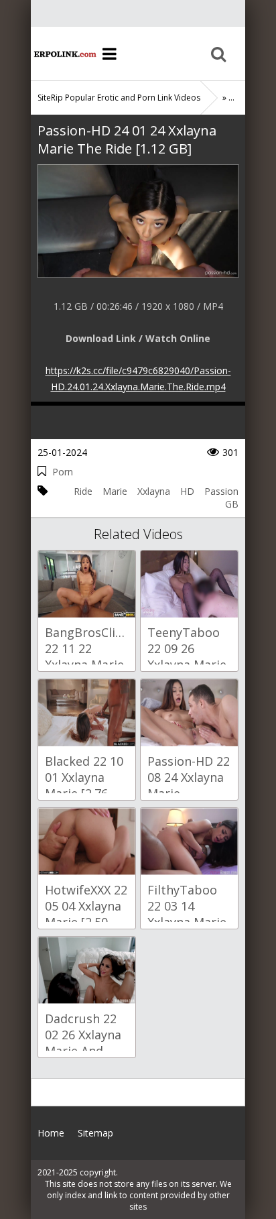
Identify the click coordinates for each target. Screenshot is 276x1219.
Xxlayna (153, 491)
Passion (221, 491)
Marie (114, 491)
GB (231, 504)
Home (64, 53)
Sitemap (95, 1132)
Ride (83, 491)
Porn (62, 471)
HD (187, 491)
